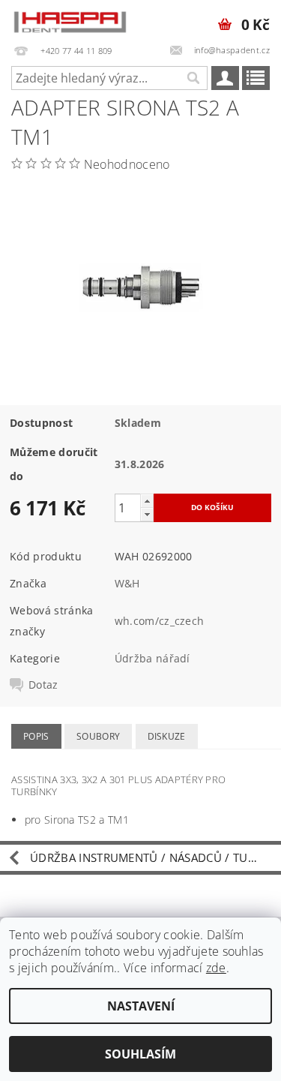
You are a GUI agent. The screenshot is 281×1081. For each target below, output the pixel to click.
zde (216, 967)
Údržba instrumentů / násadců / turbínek (155, 857)
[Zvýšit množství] (147, 501)
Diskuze (167, 736)
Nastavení (141, 1006)
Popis (36, 736)
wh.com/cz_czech (160, 621)
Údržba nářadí (152, 658)
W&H (127, 583)
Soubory (98, 736)
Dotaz (43, 685)
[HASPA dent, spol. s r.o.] (70, 19)
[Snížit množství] (147, 514)
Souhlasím (140, 1054)
